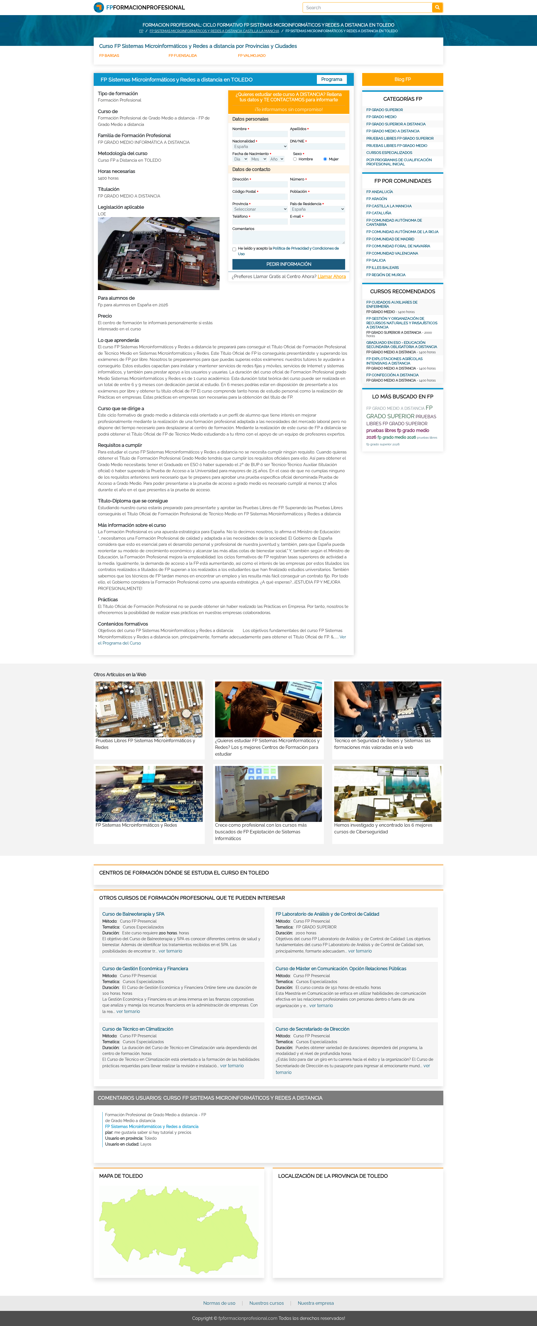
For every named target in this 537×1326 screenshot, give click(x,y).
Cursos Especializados (389, 153)
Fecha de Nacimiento (250, 154)
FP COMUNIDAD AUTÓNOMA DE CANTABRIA (394, 222)
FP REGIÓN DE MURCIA (386, 275)
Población (298, 191)
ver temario (170, 951)
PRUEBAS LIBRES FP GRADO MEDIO (396, 146)
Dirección (240, 179)
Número (297, 179)
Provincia (240, 204)
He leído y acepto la (288, 251)
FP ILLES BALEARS (382, 267)
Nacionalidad (243, 141)
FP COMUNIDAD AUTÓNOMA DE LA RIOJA (402, 232)
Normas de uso (219, 1303)
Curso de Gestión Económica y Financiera (145, 968)
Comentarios (243, 229)
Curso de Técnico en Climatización (137, 1029)
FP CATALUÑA (378, 213)
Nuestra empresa (316, 1303)
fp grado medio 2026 (397, 437)
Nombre (239, 129)
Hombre (306, 159)
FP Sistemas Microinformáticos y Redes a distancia (152, 1126)
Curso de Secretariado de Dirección (312, 1029)
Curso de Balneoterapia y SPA (133, 914)
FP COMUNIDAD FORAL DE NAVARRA (398, 246)
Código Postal (244, 191)
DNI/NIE (297, 141)
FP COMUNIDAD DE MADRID (390, 239)
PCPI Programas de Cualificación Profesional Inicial (399, 162)
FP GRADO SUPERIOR (384, 110)
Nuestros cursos (266, 1303)
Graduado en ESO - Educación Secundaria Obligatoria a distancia (401, 344)
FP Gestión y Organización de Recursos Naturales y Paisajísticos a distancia (401, 322)
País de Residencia (305, 204)
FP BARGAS (109, 55)
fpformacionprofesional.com (247, 1318)
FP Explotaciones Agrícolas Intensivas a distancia (394, 361)
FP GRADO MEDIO (381, 117)
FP (141, 31)
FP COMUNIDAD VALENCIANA (392, 253)
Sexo (297, 154)
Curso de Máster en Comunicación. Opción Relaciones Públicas (341, 968)
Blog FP (403, 79)
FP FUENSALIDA (183, 55)
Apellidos (298, 129)
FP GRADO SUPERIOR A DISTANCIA (396, 124)
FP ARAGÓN (376, 199)
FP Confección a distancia (392, 375)
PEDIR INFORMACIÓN (289, 264)
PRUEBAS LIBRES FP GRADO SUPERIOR (400, 138)
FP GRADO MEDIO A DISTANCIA (393, 131)
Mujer (334, 159)
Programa (331, 79)
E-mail (295, 216)
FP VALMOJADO (252, 55)
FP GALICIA (376, 260)
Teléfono (240, 216)
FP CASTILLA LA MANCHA (389, 206)
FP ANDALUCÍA (379, 192)
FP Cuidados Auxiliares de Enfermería (392, 304)
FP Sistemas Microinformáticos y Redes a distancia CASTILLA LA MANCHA (214, 31)
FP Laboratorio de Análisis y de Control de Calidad (327, 914)
